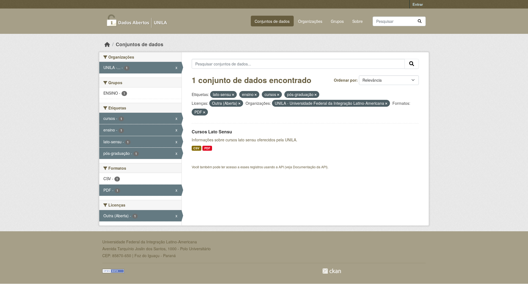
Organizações (310, 21)
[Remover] (233, 94)
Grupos (337, 21)
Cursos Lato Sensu (212, 131)
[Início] (107, 44)
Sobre (357, 21)
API (281, 166)
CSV (196, 148)
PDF (207, 148)
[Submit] (419, 21)
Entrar (418, 4)
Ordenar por (345, 80)
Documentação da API (309, 166)
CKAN (331, 271)
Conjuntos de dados (272, 21)
